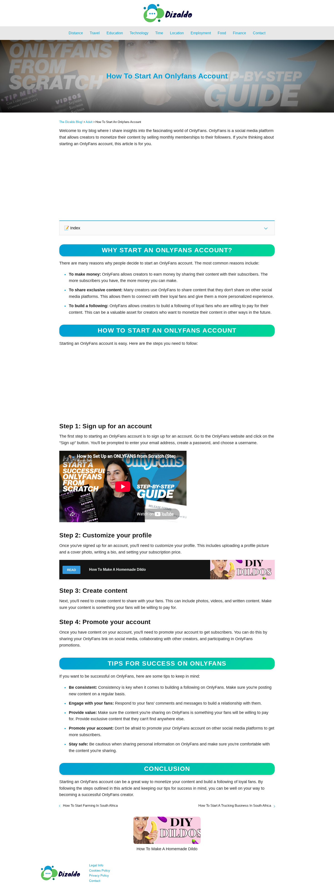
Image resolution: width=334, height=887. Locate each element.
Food (222, 33)
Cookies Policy (99, 870)
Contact (259, 33)
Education (115, 33)
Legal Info (96, 865)
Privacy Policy (99, 875)
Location (177, 33)
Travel (95, 33)
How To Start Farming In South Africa (90, 805)
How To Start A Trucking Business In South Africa (234, 805)
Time (159, 33)
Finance (239, 33)
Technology (139, 33)
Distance (76, 33)
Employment (201, 33)
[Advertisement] (167, 183)
